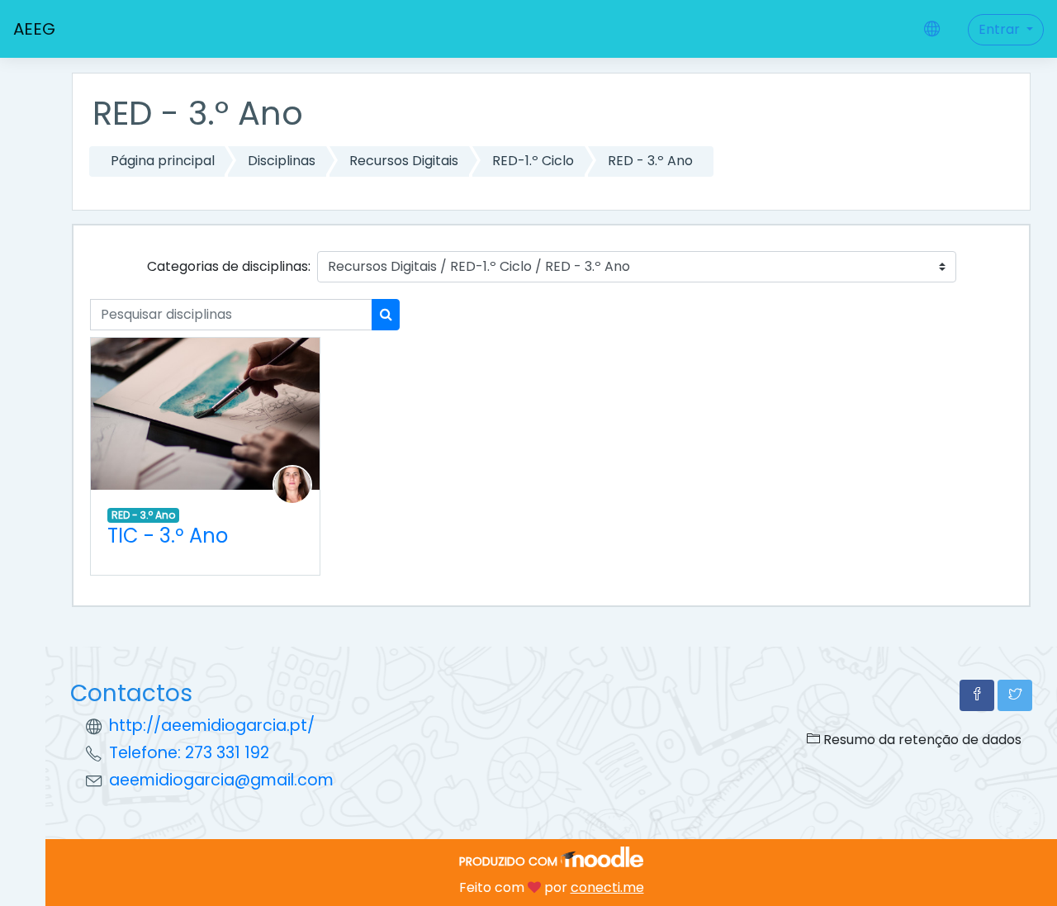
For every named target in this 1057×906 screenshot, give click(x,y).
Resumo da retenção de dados (920, 739)
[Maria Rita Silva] (292, 484)
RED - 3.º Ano (650, 160)
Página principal (163, 160)
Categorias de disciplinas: (228, 266)
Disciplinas (281, 160)
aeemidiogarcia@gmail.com (221, 780)
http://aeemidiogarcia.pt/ (212, 725)
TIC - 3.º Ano (167, 535)
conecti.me (607, 887)
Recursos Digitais (403, 160)
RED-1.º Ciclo (533, 160)
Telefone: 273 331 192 (189, 753)
